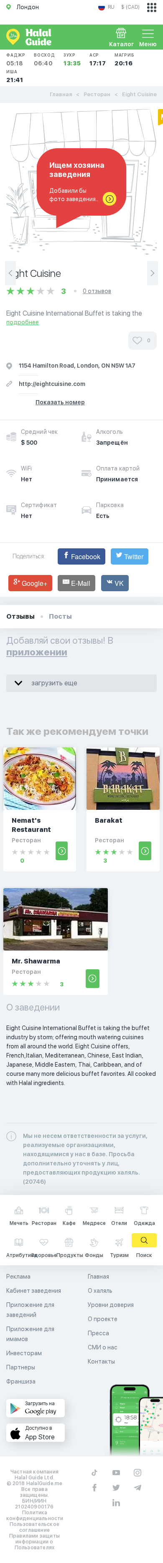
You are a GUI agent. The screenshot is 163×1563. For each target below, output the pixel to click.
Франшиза (21, 1381)
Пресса (98, 1333)
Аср (97, 59)
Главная (61, 94)
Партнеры (20, 1367)
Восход (44, 59)
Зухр (72, 59)
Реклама (18, 1276)
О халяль (100, 1290)
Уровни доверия (111, 1305)
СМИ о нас (102, 1347)
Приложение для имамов (30, 1334)
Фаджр (15, 59)
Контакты (101, 1361)
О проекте (102, 1319)
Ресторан (97, 94)
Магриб (125, 59)
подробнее (22, 322)
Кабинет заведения (33, 1290)
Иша (14, 76)
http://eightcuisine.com (52, 384)
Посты (60, 616)
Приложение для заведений (30, 1310)
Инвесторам (24, 1353)
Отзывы (20, 616)
